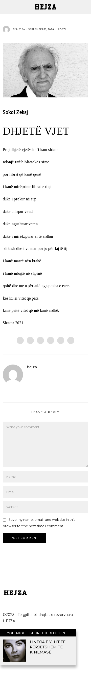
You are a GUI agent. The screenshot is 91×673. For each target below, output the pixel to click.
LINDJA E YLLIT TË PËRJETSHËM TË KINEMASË (47, 647)
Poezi (62, 29)
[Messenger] (30, 340)
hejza (32, 367)
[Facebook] (20, 340)
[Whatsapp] (60, 340)
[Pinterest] (50, 340)
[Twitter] (40, 340)
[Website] (29, 375)
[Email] (70, 340)
